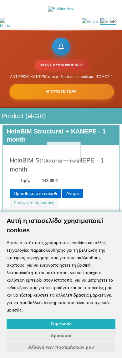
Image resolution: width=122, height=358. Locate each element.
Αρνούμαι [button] (61, 335)
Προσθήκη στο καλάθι (35, 193)
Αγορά (72, 193)
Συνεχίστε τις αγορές (34, 202)
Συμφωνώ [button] (61, 323)
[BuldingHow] (61, 8)
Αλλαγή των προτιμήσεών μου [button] (61, 347)
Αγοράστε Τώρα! (62, 91)
